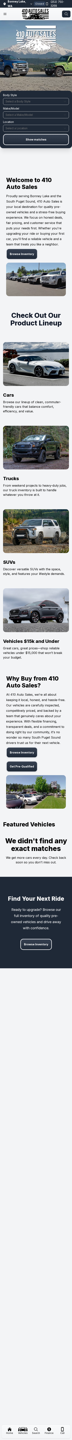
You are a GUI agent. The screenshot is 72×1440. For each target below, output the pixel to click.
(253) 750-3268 (57, 3)
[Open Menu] (5, 14)
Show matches (36, 139)
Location (8, 122)
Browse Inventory (22, 254)
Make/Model (11, 108)
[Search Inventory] (66, 14)
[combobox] (36, 101)
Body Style (10, 95)
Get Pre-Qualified (22, 766)
